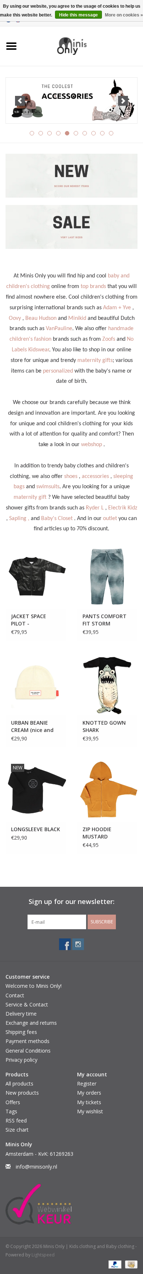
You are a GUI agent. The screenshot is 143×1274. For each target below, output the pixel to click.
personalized (58, 371)
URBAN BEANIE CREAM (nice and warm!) (32, 726)
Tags (11, 1111)
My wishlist (90, 1111)
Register (86, 1083)
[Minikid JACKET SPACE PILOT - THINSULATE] (36, 577)
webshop (91, 445)
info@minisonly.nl (36, 1166)
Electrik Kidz (122, 508)
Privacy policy (21, 1059)
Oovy (15, 318)
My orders (89, 1092)
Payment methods (28, 1041)
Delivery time (21, 1013)
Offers (13, 1102)
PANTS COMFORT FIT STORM (104, 620)
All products (19, 1083)
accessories (95, 476)
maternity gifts (95, 360)
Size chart (17, 1129)
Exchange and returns (31, 1022)
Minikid (77, 318)
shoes (70, 476)
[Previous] (20, 101)
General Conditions (28, 1050)
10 (111, 133)
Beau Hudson (40, 318)
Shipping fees (21, 1031)
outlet (110, 519)
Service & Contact (27, 1004)
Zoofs (108, 339)
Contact (15, 995)
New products (22, 1092)
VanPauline (59, 329)
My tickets (89, 1102)
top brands (93, 286)
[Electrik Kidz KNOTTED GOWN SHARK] (107, 683)
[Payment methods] (114, 1264)
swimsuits (47, 487)
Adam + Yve (117, 308)
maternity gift (30, 497)
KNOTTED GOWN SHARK (104, 726)
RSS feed (16, 1120)
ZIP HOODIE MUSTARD (96, 833)
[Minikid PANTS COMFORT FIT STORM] (107, 577)
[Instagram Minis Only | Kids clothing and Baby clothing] (78, 944)
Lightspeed (43, 1255)
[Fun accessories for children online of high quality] (71, 101)
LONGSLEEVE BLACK (35, 829)
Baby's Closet (57, 519)
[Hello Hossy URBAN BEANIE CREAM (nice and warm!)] (36, 683)
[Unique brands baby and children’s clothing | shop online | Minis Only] (83, 45)
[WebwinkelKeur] (72, 1204)
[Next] (123, 101)
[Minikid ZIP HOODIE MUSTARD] (107, 790)
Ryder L (95, 508)
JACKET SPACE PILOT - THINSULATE (28, 620)
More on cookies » (124, 15)
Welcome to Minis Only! (34, 985)
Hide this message (78, 15)
